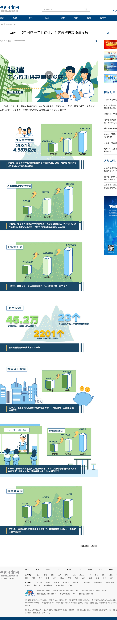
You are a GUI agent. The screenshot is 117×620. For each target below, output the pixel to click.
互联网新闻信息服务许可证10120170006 (65, 590)
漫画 (89, 18)
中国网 (56, 582)
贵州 (76, 578)
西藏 (90, 578)
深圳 (111, 578)
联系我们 (11, 579)
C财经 (46, 18)
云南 (83, 578)
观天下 (103, 18)
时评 (37, 570)
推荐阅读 (109, 92)
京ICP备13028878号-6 (86, 594)
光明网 (27, 585)
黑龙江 (81, 575)
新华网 (48, 582)
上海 (89, 575)
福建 (111, 575)
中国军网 (37, 585)
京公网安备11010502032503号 (47, 594)
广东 (40, 578)
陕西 (97, 578)
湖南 (33, 578)
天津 (45, 575)
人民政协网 (60, 585)
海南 (55, 578)
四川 (69, 578)
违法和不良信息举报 (43, 590)
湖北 (26, 578)
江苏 (96, 575)
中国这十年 (11, 24)
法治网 (70, 585)
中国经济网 (98, 582)
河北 (52, 575)
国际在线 (66, 582)
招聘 (111, 570)
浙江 (103, 575)
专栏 (76, 18)
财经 (58, 570)
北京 (38, 575)
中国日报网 (3, 24)
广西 (47, 578)
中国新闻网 (48, 585)
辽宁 (66, 575)
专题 (106, 33)
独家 (100, 570)
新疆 (104, 578)
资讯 (31, 18)
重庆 (62, 578)
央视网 (75, 582)
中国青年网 (86, 582)
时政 (15, 18)
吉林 (74, 575)
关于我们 (4, 579)
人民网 (39, 582)
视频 (63, 18)
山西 (59, 575)
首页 (2, 18)
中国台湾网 (110, 582)
